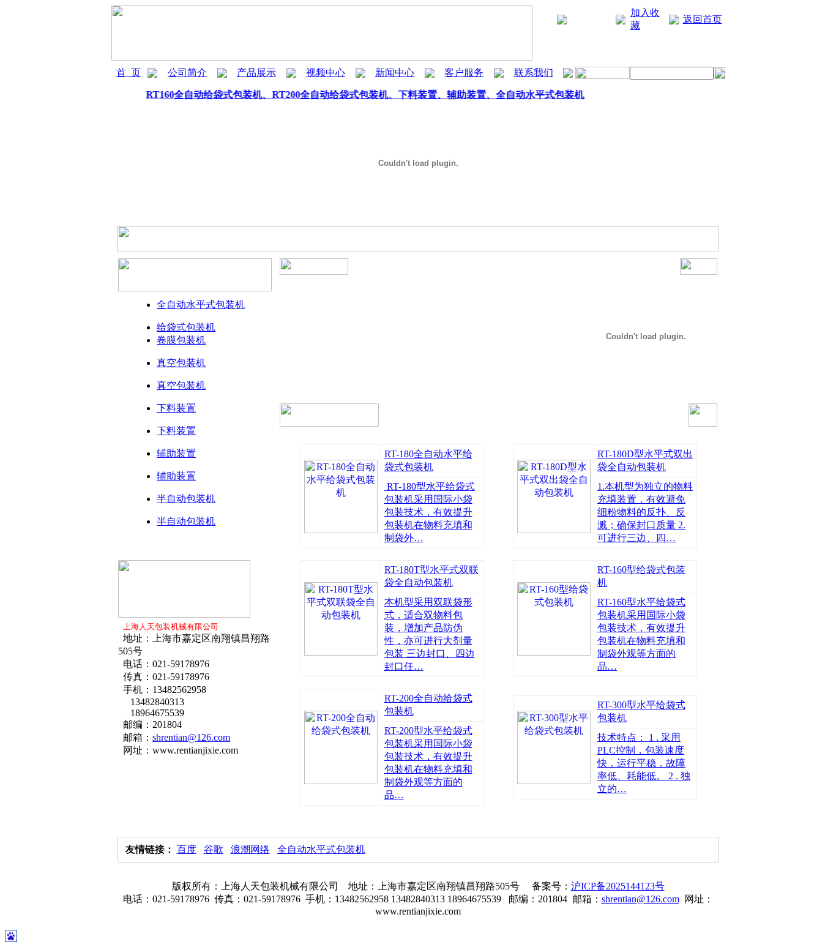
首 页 (128, 72)
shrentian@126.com (191, 737)
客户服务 (463, 72)
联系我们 (533, 72)
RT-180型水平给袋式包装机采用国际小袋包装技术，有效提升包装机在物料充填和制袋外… (429, 512)
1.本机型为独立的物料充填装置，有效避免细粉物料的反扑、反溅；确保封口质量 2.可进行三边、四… (645, 512)
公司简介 (187, 72)
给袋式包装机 (186, 327)
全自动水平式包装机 (201, 304)
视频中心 (325, 72)
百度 (186, 849)
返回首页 (702, 19)
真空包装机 (181, 362)
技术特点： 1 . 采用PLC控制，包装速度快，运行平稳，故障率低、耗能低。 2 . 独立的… (643, 763)
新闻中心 (394, 72)
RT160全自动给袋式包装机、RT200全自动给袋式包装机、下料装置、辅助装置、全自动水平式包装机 (363, 94)
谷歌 (213, 849)
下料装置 (176, 408)
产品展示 (256, 72)
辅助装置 (176, 453)
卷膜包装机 (181, 340)
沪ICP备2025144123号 (618, 886)
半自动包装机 (186, 498)
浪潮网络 (250, 849)
